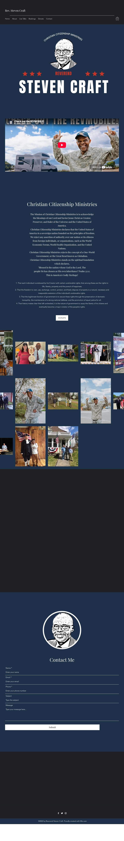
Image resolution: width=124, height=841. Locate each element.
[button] (117, 18)
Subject (9, 696)
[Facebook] (58, 813)
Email (8, 677)
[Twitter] (62, 813)
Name (8, 668)
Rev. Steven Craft (15, 10)
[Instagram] (65, 813)
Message (9, 705)
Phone (8, 687)
